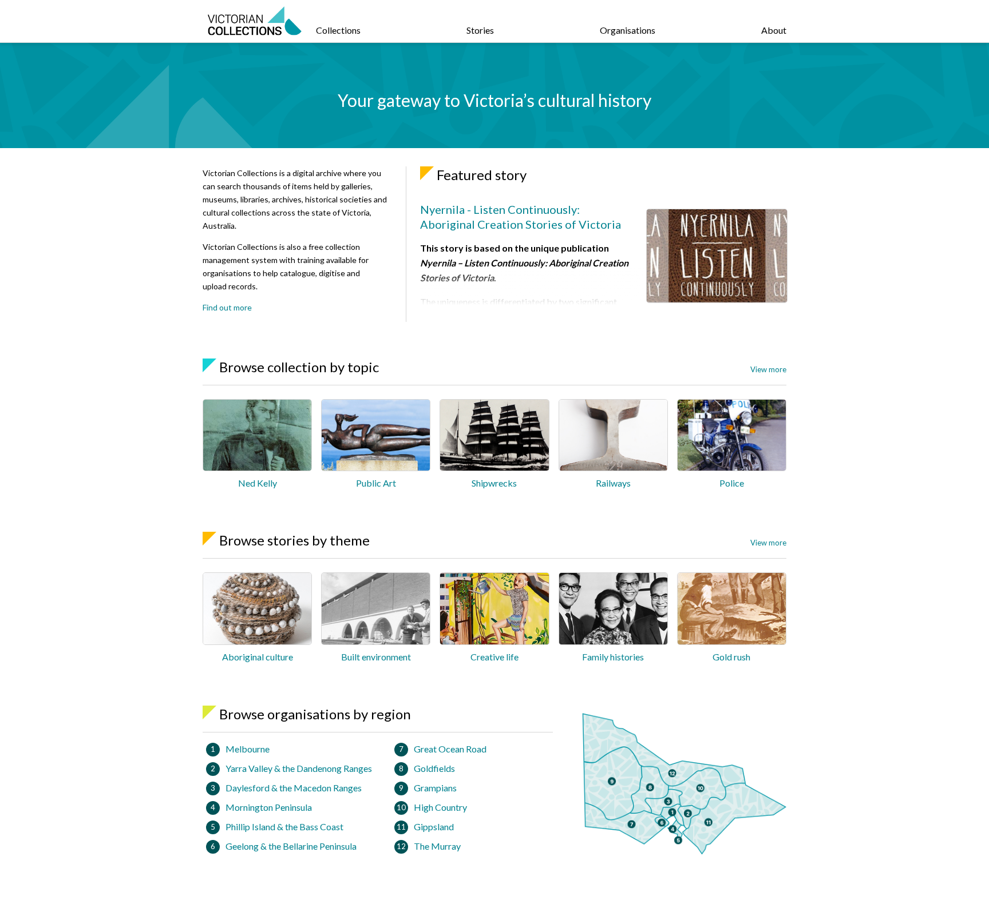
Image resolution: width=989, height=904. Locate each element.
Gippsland (434, 826)
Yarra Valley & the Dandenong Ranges (299, 768)
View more (768, 369)
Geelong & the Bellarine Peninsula (291, 846)
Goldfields (434, 768)
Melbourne (248, 748)
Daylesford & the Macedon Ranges (294, 787)
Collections (338, 30)
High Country (440, 807)
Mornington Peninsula (269, 807)
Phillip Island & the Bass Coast (284, 826)
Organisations (627, 30)
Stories (480, 30)
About (773, 30)
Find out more (227, 307)
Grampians (435, 787)
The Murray (437, 846)
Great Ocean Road (450, 748)
